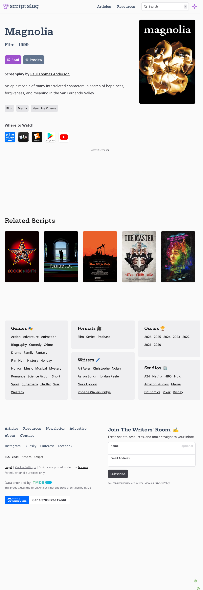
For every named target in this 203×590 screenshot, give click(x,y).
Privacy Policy (162, 483)
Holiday (46, 360)
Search (167, 6)
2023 (176, 337)
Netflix (157, 376)
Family (28, 352)
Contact (27, 436)
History (32, 360)
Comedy (35, 344)
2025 (157, 337)
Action (16, 337)
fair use (83, 467)
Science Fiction (39, 376)
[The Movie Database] (41, 482)
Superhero (30, 384)
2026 (147, 337)
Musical (41, 368)
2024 (166, 337)
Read (15, 60)
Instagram (13, 446)
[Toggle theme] (194, 6)
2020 (157, 344)
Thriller (45, 384)
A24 (147, 376)
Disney (178, 392)
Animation (48, 337)
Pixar (166, 392)
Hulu (177, 376)
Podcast (104, 337)
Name (151, 446)
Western (17, 392)
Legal (8, 467)
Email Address (120, 458)
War (56, 384)
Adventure (31, 337)
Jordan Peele (109, 376)
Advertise (78, 428)
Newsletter (55, 428)
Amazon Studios (156, 384)
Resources (126, 7)
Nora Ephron (87, 384)
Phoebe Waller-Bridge (94, 392)
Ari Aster (84, 368)
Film (9, 108)
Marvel (176, 384)
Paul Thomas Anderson (50, 74)
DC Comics (152, 392)
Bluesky (30, 446)
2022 (186, 337)
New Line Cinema (44, 108)
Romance (18, 376)
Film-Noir (18, 360)
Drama (22, 108)
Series (90, 337)
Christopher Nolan (107, 368)
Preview (36, 60)
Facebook (65, 446)
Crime (48, 344)
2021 (147, 344)
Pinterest (47, 446)
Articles (104, 7)
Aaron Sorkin (87, 376)
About (10, 436)
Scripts (38, 457)
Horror (16, 368)
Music (28, 368)
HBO (168, 376)
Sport (15, 384)
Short (56, 376)
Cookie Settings (25, 467)
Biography (19, 344)
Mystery (55, 368)
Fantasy (41, 352)
